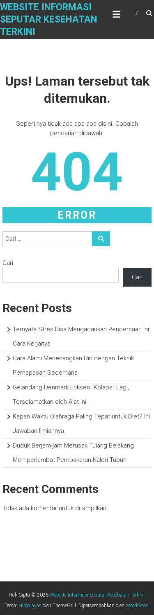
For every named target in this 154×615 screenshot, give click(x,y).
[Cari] (101, 238)
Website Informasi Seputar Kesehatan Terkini (48, 19)
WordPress (137, 605)
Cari (7, 263)
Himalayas (29, 605)
